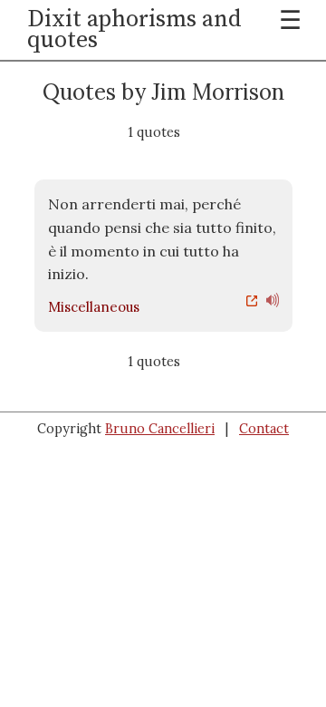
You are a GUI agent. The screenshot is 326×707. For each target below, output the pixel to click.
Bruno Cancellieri (160, 429)
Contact (264, 429)
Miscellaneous (93, 306)
